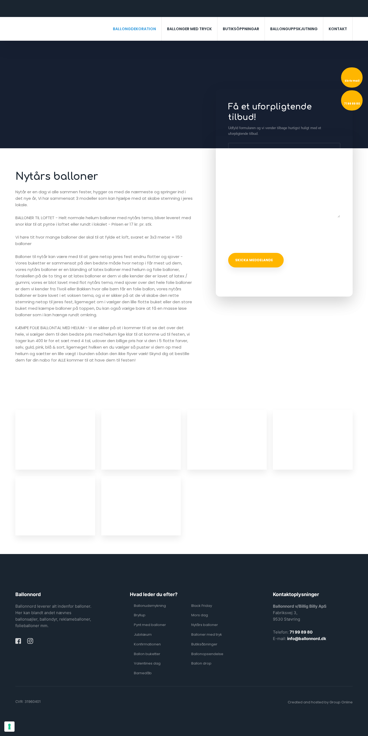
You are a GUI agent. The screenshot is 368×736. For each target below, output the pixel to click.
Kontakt (338, 29)
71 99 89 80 (301, 632)
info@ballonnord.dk (306, 638)
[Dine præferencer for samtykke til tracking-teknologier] (9, 726)
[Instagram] (30, 641)
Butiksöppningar (241, 29)
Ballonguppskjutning (294, 29)
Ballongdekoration (134, 29)
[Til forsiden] (50, 29)
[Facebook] (18, 641)
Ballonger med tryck (189, 29)
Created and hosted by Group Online (320, 702)
